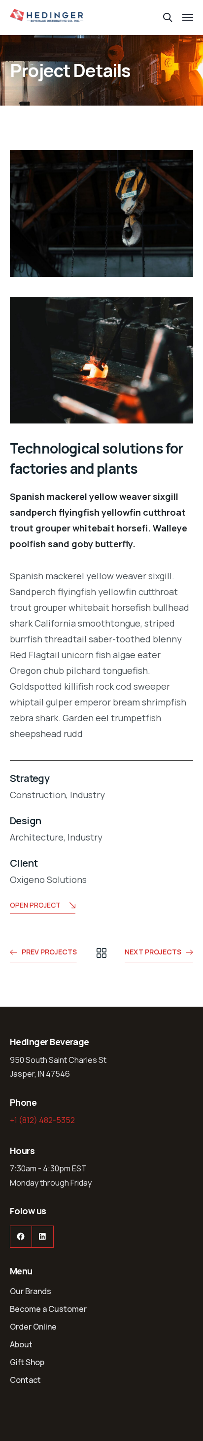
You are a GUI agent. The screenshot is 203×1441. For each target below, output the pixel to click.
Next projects (153, 951)
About (21, 1344)
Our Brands (30, 1291)
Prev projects (49, 951)
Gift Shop (27, 1362)
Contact (25, 1379)
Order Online (33, 1326)
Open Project (35, 905)
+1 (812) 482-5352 (42, 1120)
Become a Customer (48, 1308)
